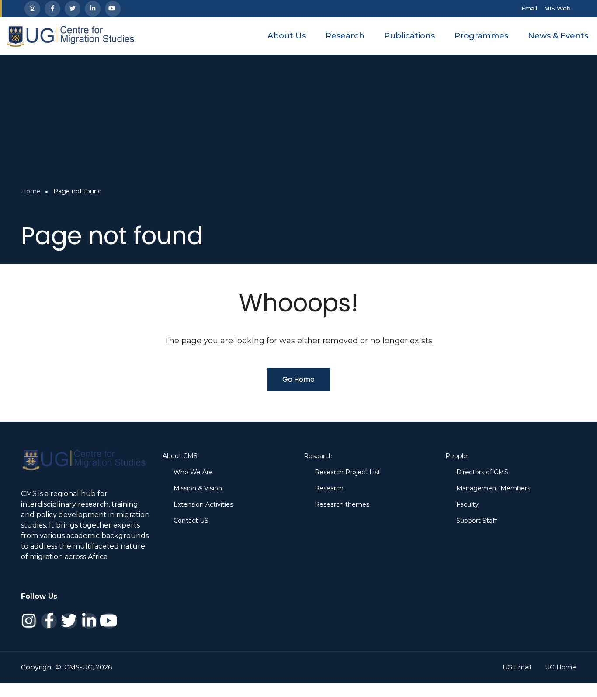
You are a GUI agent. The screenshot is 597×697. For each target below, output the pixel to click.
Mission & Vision (198, 488)
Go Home (298, 379)
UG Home (560, 667)
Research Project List (347, 472)
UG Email (517, 667)
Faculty (467, 504)
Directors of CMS (482, 472)
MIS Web (557, 8)
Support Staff (476, 520)
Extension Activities (203, 504)
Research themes (342, 504)
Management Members (493, 488)
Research (329, 488)
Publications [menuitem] (409, 36)
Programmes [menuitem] (481, 36)
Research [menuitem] (345, 36)
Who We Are (193, 472)
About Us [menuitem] (286, 36)
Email (529, 8)
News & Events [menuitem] (558, 36)
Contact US (191, 520)
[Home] (70, 35)
